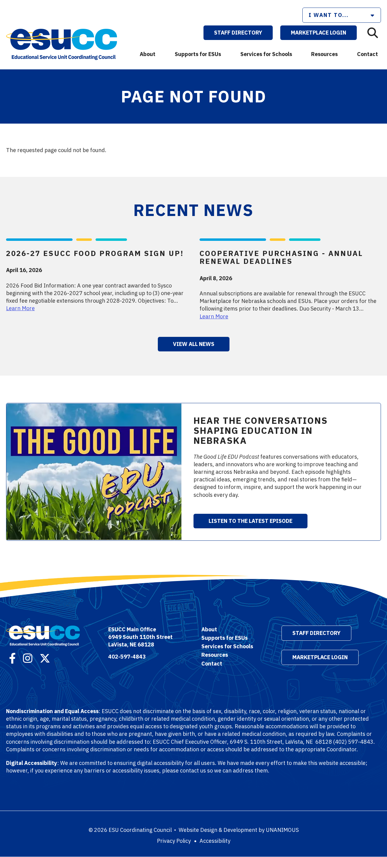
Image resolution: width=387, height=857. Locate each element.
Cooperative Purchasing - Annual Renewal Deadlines (281, 257)
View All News (193, 343)
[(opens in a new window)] (12, 657)
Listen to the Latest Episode (250, 520)
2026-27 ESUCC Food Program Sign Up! (95, 253)
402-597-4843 (127, 656)
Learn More (20, 308)
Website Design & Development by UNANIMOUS (239, 829)
